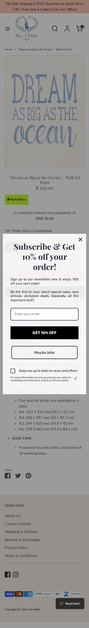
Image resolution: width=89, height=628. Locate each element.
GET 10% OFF (44, 333)
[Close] (80, 239)
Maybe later (44, 352)
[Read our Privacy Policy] (76, 378)
